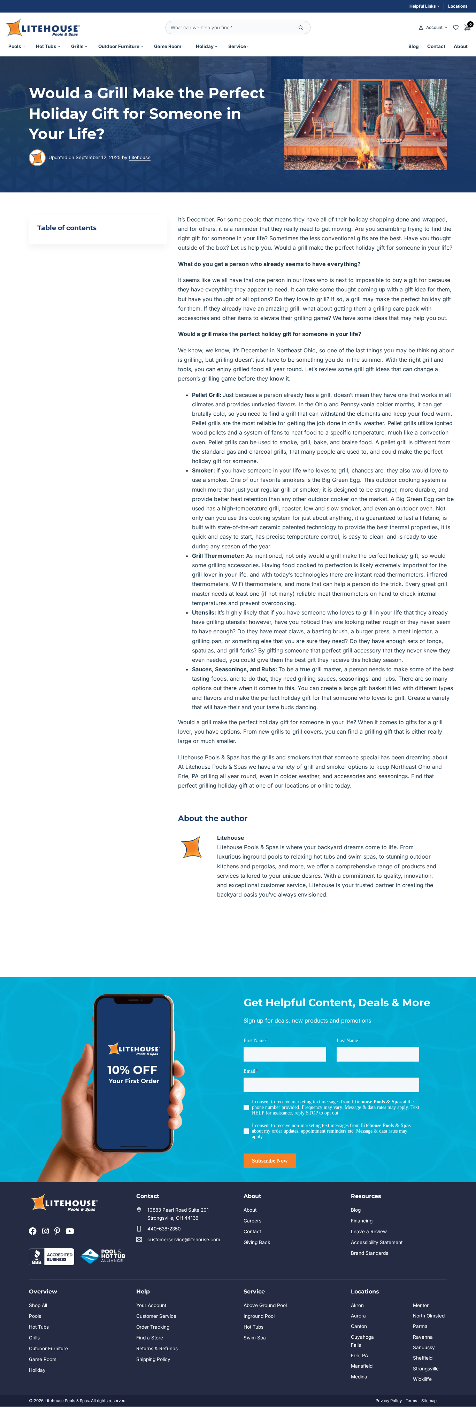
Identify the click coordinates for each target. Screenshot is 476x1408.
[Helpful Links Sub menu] (438, 6)
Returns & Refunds (157, 1348)
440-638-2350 (164, 1228)
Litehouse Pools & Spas (208, 757)
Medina (359, 1376)
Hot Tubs (46, 46)
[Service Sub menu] (248, 46)
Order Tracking (152, 1327)
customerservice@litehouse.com (183, 1239)
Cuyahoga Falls (362, 1341)
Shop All (38, 1305)
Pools (14, 46)
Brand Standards (369, 1253)
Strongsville (426, 1368)
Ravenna (423, 1337)
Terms (411, 1400)
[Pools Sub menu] (23, 46)
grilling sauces (317, 678)
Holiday (205, 46)
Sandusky (424, 1347)
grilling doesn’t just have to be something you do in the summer (298, 359)
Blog (413, 46)
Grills (77, 46)
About (461, 46)
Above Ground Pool (265, 1305)
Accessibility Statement (376, 1242)
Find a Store (149, 1337)
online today (334, 785)
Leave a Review (369, 1231)
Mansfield (362, 1366)
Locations (458, 6)
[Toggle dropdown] (445, 27)
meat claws (289, 631)
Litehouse (140, 157)
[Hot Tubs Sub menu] (58, 46)
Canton (359, 1326)
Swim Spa (255, 1337)
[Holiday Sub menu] (216, 46)
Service (237, 46)
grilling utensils (225, 621)
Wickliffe (422, 1379)
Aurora (358, 1316)
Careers (252, 1220)
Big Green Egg (341, 479)
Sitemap (429, 1400)
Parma (420, 1326)
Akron (357, 1305)
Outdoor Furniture (118, 46)
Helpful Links (422, 6)
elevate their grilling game (294, 317)
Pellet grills (206, 423)
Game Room (167, 46)
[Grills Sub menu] (86, 46)
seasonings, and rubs (367, 678)
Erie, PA (359, 1355)
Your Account (151, 1305)
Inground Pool (259, 1316)
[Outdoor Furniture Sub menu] (141, 46)
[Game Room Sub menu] (183, 46)
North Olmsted (429, 1316)
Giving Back (257, 1242)
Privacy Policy (389, 1400)
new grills (271, 731)
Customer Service (156, 1316)
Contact (436, 46)
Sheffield (422, 1358)
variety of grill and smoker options (322, 766)
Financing (362, 1220)
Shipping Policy (153, 1359)
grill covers (307, 731)
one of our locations (282, 785)
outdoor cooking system (408, 479)
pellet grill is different (408, 442)
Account (434, 27)
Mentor (421, 1305)
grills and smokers (286, 757)
